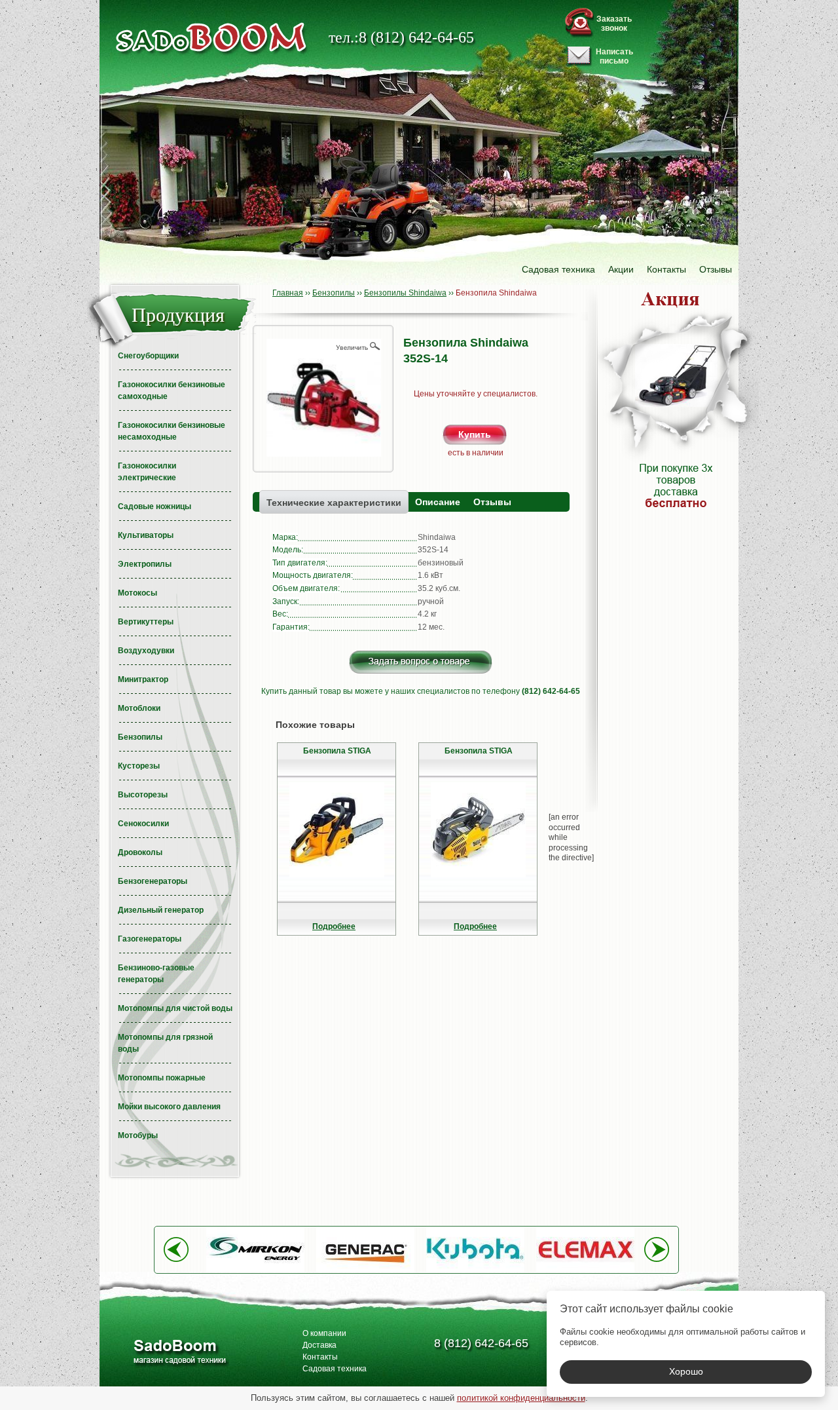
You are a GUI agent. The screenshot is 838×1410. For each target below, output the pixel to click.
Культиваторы (145, 535)
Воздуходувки (146, 650)
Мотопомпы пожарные (162, 1077)
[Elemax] (585, 1269)
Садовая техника (558, 269)
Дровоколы (140, 852)
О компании (324, 1333)
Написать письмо (614, 56)
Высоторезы (143, 794)
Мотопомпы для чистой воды (175, 1008)
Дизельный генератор (161, 910)
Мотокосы (137, 593)
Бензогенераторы (152, 881)
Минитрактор (143, 679)
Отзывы (715, 269)
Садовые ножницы (154, 506)
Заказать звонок (614, 23)
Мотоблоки (139, 708)
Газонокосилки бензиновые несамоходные (171, 431)
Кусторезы (139, 766)
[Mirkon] (255, 1269)
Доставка (319, 1345)
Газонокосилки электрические (147, 471)
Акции (621, 269)
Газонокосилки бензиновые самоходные (171, 390)
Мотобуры (138, 1135)
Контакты (666, 269)
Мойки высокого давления (169, 1106)
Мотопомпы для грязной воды (165, 1043)
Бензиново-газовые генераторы (156, 973)
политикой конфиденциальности (521, 1398)
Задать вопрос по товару (420, 662)
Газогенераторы (149, 938)
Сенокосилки (143, 823)
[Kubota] (475, 1269)
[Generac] (365, 1269)
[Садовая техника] (211, 37)
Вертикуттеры (145, 621)
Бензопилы (140, 737)
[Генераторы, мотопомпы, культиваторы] (179, 1353)
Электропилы (145, 564)
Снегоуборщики (148, 355)
